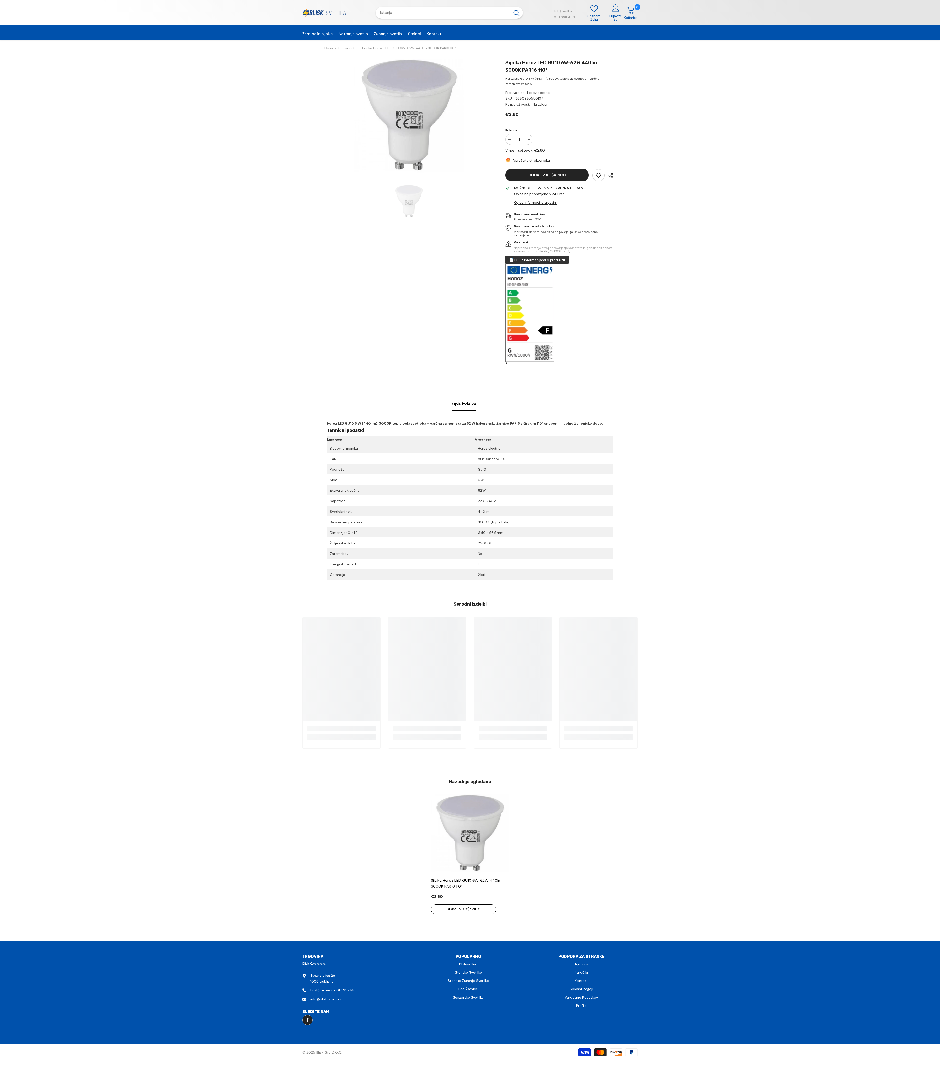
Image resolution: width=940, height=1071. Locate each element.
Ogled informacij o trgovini (535, 202)
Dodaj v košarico (547, 175)
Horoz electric (538, 92)
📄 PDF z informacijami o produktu (537, 260)
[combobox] (443, 13)
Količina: (511, 130)
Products (349, 48)
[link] (598, 175)
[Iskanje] (449, 13)
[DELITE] (609, 175)
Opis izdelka (464, 404)
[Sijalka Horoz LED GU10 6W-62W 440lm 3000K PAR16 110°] (470, 833)
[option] (409, 116)
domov (330, 48)
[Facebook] (307, 1020)
